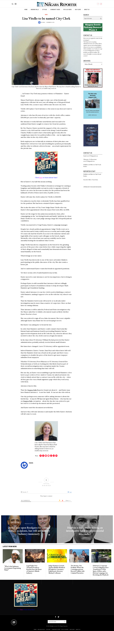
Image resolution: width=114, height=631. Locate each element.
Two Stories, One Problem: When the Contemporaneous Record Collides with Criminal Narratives (77, 569)
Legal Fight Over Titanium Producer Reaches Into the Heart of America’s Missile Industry (34, 569)
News (46, 14)
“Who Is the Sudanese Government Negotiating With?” (12, 568)
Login (70, 492)
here (40, 177)
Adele (43, 22)
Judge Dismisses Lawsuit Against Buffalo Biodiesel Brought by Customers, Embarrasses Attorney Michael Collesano (57, 569)
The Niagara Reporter (62, 626)
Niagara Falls (32, 390)
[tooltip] (98, 4)
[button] (100, 18)
